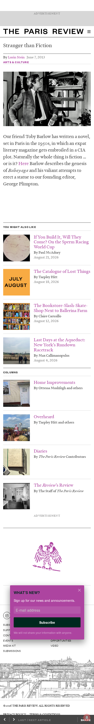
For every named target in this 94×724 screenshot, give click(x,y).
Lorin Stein (16, 57)
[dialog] (47, 615)
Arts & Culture (16, 62)
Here (23, 163)
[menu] (89, 31)
